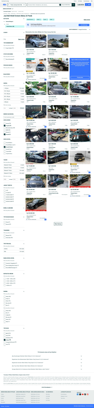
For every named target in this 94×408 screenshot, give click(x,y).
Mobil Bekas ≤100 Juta (35, 394)
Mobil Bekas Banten (20, 398)
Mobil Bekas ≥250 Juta (35, 402)
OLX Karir (47, 398)
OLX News (48, 400)
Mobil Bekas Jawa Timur (20, 400)
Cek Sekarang (84, 25)
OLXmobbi (48, 396)
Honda (2, 398)
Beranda (5, 13)
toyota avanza (14, 11)
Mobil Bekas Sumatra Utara (21, 402)
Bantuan (2, 406)
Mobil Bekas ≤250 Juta (35, 400)
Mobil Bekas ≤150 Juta (35, 396)
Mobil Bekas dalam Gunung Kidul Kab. (38, 13)
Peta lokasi (7, 406)
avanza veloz (20, 11)
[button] (5, 1)
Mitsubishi (3, 402)
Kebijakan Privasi (64, 396)
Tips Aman (63, 398)
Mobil (9, 13)
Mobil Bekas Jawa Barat (20, 396)
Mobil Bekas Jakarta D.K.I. (21, 394)
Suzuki (2, 400)
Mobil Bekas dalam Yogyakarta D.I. (23, 13)
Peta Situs (48, 394)
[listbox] (40, 19)
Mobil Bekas (13, 13)
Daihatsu (3, 396)
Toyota (2, 394)
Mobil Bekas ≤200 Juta (35, 398)
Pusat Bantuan (63, 394)
